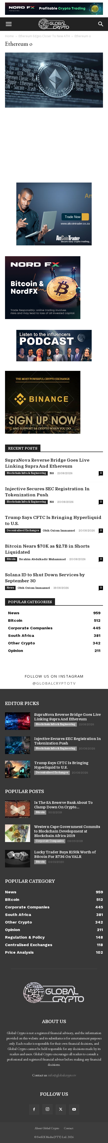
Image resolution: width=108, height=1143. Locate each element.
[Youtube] (74, 1110)
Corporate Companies (50, 841)
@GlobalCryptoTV (54, 683)
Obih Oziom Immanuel (59, 530)
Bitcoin (11, 559)
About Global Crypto (47, 1128)
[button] (9, 24)
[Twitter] (61, 1110)
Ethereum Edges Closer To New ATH (44, 36)
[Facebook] (34, 1110)
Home (9, 36)
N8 (52, 473)
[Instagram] (47, 1109)
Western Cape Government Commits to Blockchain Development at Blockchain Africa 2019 (67, 831)
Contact (68, 1128)
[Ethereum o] (54, 106)
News (10, 587)
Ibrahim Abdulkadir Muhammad (42, 559)
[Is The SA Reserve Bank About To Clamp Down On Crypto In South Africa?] (17, 809)
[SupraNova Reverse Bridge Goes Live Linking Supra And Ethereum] (17, 721)
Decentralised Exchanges (23, 530)
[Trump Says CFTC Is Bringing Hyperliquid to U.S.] (17, 769)
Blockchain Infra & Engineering (26, 473)
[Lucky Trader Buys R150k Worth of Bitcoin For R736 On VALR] (17, 858)
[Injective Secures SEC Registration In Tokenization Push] (17, 745)
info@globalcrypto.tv (62, 1075)
